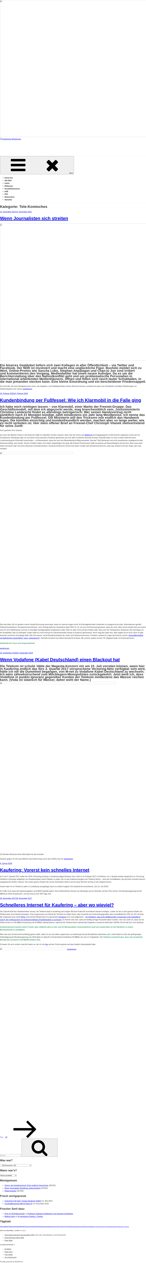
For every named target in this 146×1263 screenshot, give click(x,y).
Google (81, 1226)
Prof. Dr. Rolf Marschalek (15, 1214)
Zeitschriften (60, 1226)
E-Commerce (97, 1226)
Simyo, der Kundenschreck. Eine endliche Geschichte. (26, 1185)
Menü (71, 173)
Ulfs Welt (8, 180)
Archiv (7, 183)
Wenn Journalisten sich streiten (34, 218)
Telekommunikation (88, 1226)
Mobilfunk (110, 1226)
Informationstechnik (43, 1226)
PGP (6, 194)
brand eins (9, 178)
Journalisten (4, 1226)
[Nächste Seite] (25, 1137)
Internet (21, 1226)
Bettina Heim (10, 1216)
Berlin (114, 1226)
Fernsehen (105, 1226)
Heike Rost (8, 1252)
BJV (101, 1226)
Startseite (8, 199)
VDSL (23, 917)
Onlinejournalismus (74, 1226)
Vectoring (62, 917)
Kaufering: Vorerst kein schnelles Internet (44, 870)
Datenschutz (9, 197)
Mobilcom (89, 435)
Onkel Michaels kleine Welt (14, 1238)
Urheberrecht (28, 1226)
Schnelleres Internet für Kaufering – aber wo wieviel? (57, 904)
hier (46, 944)
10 (6, 1137)
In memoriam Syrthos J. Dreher (30, 1216)
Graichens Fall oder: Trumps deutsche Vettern (23, 1201)
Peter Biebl (8, 1240)
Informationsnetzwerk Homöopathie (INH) (20, 1235)
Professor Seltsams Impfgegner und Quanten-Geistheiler (50, 1214)
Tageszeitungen (14, 1226)
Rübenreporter (10, 1191)
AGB (6, 191)
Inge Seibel (9, 1254)
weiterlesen (27, 389)
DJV (56, 1226)
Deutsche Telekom (124, 1226)
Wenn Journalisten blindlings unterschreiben (23, 1188)
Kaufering (52, 1226)
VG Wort (66, 1226)
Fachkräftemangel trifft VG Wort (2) (18, 1204)
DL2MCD (8, 1249)
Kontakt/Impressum (12, 188)
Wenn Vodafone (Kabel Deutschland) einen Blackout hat (60, 659)
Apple (117, 1226)
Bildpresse (9, 186)
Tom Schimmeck (10, 1257)
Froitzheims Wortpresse (32, 146)
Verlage (34, 1226)
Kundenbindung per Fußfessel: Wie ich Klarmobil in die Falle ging (70, 400)
